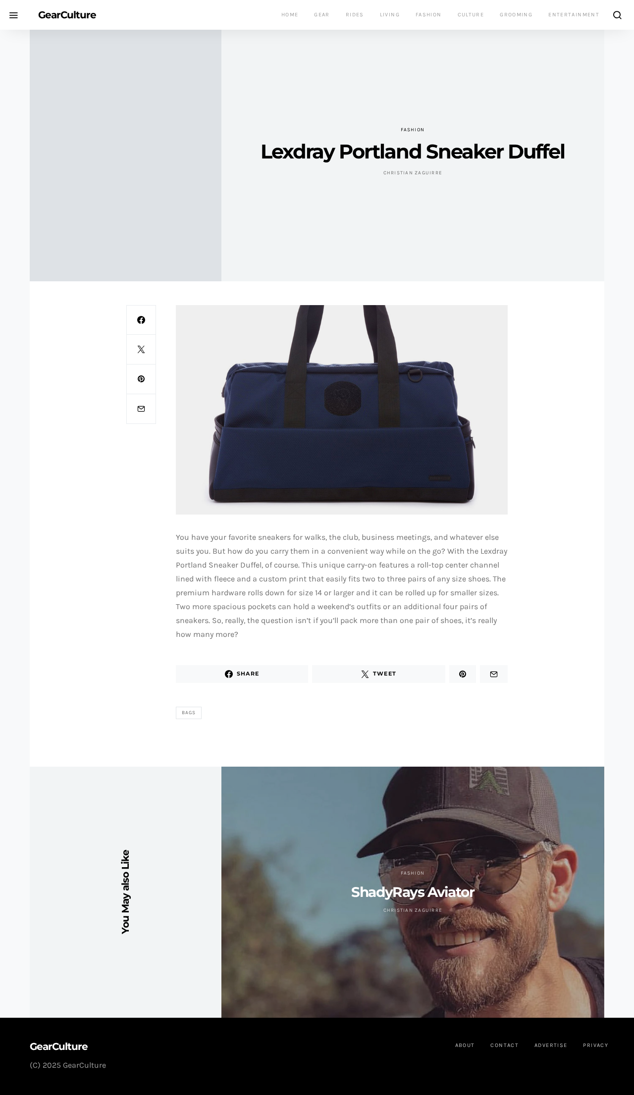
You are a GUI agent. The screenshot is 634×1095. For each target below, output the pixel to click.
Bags (189, 713)
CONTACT (504, 1045)
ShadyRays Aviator (412, 892)
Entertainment (573, 14)
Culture (471, 14)
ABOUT (465, 1045)
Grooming (516, 14)
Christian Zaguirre (413, 173)
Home (290, 14)
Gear (322, 14)
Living (390, 14)
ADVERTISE (550, 1045)
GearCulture (67, 15)
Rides (355, 14)
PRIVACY (595, 1045)
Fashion (429, 14)
